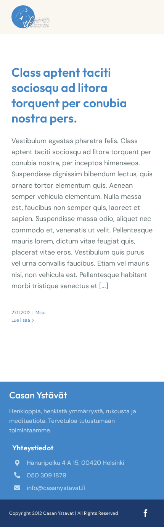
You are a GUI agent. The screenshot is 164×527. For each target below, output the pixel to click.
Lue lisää (20, 320)
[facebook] (146, 513)
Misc (40, 312)
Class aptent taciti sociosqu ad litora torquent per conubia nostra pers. (69, 95)
